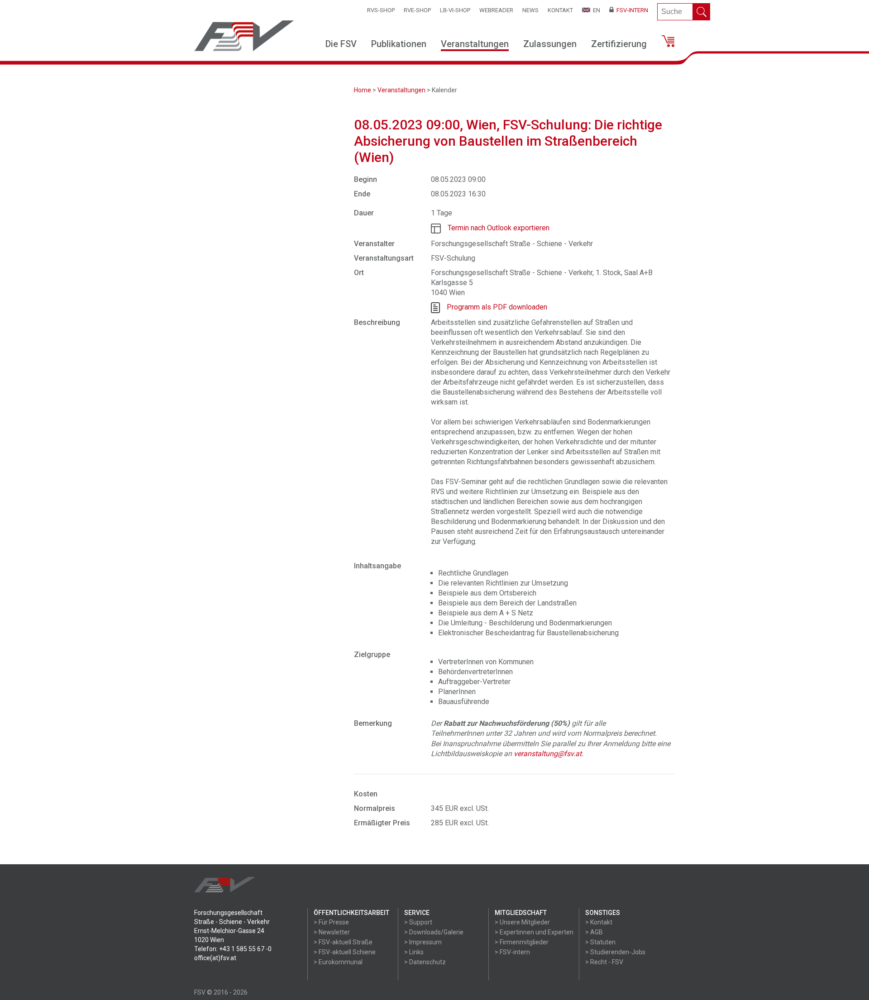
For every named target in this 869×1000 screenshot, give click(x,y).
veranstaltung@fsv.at (548, 753)
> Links (414, 952)
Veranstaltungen (475, 43)
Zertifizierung (619, 43)
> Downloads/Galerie (433, 932)
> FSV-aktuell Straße (343, 942)
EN (595, 10)
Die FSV (341, 43)
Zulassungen (550, 43)
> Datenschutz (425, 962)
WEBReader (496, 10)
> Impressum (423, 942)
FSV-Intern (631, 10)
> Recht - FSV (604, 962)
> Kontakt (598, 922)
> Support (418, 922)
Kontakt (560, 10)
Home (362, 90)
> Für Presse (331, 922)
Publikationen (398, 43)
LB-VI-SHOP (455, 10)
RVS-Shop (381, 10)
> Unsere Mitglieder (522, 922)
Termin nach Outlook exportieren (498, 228)
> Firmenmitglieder (522, 942)
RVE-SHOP (417, 10)
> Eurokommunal (338, 962)
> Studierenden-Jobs (615, 952)
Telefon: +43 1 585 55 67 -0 (233, 948)
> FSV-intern (512, 952)
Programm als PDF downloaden (497, 307)
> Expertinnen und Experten (534, 932)
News (530, 10)
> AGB (594, 932)
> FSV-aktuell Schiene (345, 952)
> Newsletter (332, 932)
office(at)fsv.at (215, 958)
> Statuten (600, 942)
